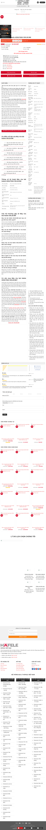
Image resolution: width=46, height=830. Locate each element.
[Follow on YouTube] (40, 669)
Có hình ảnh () (38, 366)
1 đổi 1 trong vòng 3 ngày (9, 60)
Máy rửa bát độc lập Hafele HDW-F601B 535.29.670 (8, 528)
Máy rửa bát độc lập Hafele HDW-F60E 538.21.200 (8, 465)
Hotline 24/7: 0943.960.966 (13, 322)
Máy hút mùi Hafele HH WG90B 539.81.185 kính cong (23, 439)
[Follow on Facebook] (32, 669)
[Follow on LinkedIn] (38, 669)
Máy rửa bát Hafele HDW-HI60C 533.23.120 (38, 484)
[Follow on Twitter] (34, 669)
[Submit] (29, 6)
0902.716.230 (14, 655)
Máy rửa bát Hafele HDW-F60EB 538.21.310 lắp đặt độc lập (38, 506)
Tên (3, 405)
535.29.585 (23, 301)
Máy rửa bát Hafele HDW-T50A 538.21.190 (38, 465)
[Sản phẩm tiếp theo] (24, 11)
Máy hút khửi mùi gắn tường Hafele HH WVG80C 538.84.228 (8, 439)
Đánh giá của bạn (5, 395)
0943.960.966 (9, 66)
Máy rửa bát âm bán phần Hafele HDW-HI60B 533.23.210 (8, 484)
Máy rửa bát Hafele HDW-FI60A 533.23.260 (23, 484)
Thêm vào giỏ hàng (11, 72)
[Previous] (3, 20)
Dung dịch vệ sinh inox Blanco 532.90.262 (38, 439)
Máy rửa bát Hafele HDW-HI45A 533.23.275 (23, 528)
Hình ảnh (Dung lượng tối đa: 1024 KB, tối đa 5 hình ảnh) (12, 401)
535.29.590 (16, 304)
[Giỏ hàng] (38, 2)
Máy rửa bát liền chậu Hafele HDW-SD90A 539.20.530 (23, 506)
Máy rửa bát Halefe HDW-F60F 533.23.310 (23, 465)
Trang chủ (16, 9)
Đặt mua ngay (34, 72)
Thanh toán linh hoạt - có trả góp (9, 58)
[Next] (42, 20)
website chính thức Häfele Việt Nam (16, 307)
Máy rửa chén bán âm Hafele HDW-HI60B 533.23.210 (7, 506)
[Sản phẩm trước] (22, 11)
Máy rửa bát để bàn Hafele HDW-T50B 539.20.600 (38, 528)
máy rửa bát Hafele (17, 297)
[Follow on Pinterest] (36, 669)
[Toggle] (5, 143)
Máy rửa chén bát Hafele (26, 9)
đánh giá (43, 44)
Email (3, 409)
